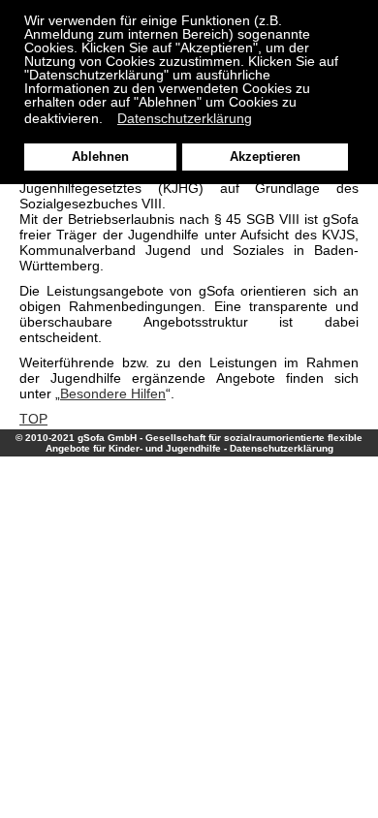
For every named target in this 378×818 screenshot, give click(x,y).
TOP (33, 418)
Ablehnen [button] (100, 157)
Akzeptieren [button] (265, 157)
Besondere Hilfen (113, 393)
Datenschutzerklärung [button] (184, 118)
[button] (108, 120)
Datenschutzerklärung (281, 448)
